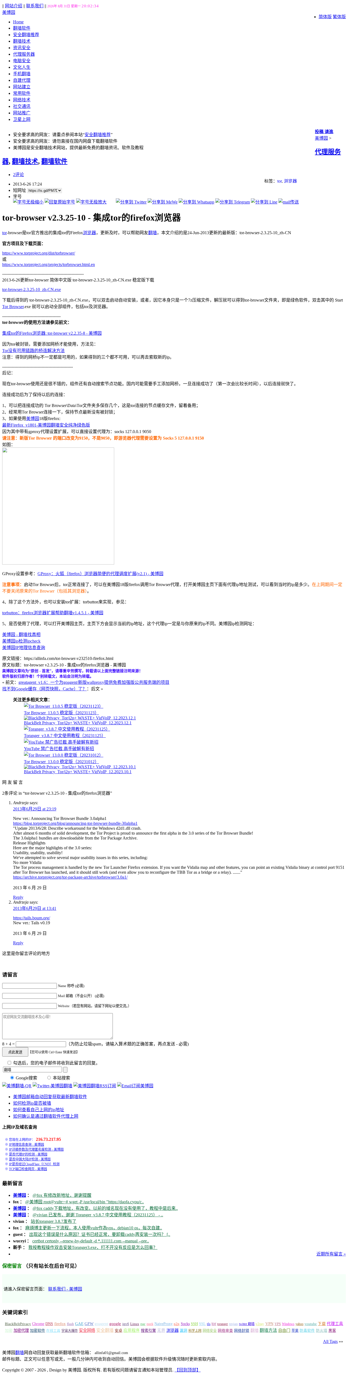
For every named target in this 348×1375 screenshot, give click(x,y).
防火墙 (321, 1331)
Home (18, 22)
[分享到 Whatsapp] (196, 202)
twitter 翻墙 (246, 1324)
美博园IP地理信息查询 (23, 647)
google (115, 1323)
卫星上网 (21, 119)
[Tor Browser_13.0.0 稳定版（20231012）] (63, 755)
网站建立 (21, 86)
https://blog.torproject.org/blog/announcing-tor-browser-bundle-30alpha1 (75, 823)
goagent (101, 1323)
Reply (18, 897)
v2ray (260, 1324)
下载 (321, 1324)
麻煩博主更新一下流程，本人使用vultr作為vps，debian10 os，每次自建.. (93, 1228)
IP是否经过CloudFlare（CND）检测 (34, 1164)
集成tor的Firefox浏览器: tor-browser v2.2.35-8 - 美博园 (52, 333)
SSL (202, 1324)
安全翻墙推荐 (26, 34)
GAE (79, 1323)
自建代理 (21, 80)
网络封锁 (241, 1331)
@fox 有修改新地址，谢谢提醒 (62, 1195)
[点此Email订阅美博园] (135, 1085)
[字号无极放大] (91, 202)
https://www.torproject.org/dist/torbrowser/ (38, 253)
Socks (185, 1323)
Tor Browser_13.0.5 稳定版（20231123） (61, 712)
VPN (269, 1323)
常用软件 (21, 93)
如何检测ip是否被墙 (32, 1103)
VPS (278, 1324)
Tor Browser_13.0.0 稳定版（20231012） (61, 761)
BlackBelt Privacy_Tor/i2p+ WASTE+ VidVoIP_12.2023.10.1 (78, 771)
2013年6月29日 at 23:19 (34, 809)
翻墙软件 (21, 28)
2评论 (18, 174)
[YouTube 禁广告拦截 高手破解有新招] (61, 742)
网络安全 (210, 1331)
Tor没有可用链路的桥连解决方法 (33, 350)
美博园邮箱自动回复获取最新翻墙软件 (50, 1096)
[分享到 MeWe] (163, 202)
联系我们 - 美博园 (65, 1289)
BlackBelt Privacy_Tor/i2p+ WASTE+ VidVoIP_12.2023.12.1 (78, 723)
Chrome (38, 1323)
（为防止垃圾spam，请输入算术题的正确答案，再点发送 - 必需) (127, 1044)
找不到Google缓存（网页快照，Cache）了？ (44, 689)
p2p (176, 1324)
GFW (89, 1323)
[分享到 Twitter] (131, 202)
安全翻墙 (105, 1330)
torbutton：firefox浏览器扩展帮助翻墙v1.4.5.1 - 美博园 (52, 612)
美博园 (8, 12)
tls (208, 1324)
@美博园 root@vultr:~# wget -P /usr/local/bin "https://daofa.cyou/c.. (84, 1201)
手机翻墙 (21, 73)
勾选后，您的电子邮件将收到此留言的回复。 (56, 1063)
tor (279, 181)
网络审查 (225, 1331)
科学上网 (194, 1331)
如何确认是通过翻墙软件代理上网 (45, 1116)
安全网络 (87, 1330)
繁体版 (339, 16)
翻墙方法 (268, 1330)
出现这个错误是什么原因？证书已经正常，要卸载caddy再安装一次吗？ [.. (99, 1234)
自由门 (284, 1330)
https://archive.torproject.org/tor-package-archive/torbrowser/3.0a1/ (70, 877)
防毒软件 (307, 1331)
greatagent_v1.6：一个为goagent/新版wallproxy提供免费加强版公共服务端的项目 (93, 682)
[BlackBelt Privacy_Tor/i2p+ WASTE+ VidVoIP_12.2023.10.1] (80, 767)
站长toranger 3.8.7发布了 (53, 1221)
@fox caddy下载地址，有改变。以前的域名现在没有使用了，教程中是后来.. (105, 1208)
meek (150, 1324)
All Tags (330, 1341)
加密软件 (37, 1330)
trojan (233, 1324)
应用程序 (131, 1330)
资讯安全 (21, 47)
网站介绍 (13, 6)
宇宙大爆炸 (69, 1331)
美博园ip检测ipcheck (21, 641)
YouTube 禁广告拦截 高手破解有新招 (59, 748)
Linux (134, 1324)
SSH (194, 1324)
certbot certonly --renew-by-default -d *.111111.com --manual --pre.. (90, 1241)
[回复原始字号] (60, 202)
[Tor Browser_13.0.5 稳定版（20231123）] (63, 706)
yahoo (299, 1324)
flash (70, 1324)
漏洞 (183, 1331)
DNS (49, 1324)
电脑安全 (21, 60)
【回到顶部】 (188, 1370)
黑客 (332, 1331)
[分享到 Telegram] (232, 202)
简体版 (325, 16)
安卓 (118, 1331)
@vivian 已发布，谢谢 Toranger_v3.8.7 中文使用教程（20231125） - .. (98, 1215)
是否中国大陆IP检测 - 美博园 (30, 1159)
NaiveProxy (163, 1324)
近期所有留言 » (331, 1254)
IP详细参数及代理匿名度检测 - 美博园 (36, 1149)
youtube (310, 1324)
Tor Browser (13, 306)
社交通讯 (21, 106)
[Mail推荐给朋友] (288, 202)
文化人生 (21, 67)
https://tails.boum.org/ (31, 918)
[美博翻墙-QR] (17, 1085)
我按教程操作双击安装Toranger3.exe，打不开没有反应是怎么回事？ (92, 1247)
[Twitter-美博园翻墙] (52, 1085)
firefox (60, 1323)
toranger (222, 1324)
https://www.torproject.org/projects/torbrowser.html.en (48, 264)
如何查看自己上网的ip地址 (38, 1109)
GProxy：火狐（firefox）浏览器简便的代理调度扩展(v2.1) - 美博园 (100, 573)
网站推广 (21, 113)
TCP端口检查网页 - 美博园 (28, 1169)
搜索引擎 (148, 1331)
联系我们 (35, 6)
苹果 (295, 1331)
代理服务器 (24, 54)
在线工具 (53, 1331)
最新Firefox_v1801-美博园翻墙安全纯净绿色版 (46, 425)
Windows (288, 1324)
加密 (9, 1330)
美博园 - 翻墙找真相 (21, 634)
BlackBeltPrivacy (18, 1324)
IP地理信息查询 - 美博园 (26, 1145)
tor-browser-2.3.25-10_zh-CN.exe (31, 289)
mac (142, 1324)
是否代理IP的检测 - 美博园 (28, 1154)
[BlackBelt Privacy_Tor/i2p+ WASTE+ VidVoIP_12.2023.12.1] (80, 718)
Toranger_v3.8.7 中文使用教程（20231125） (65, 735)
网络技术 (21, 100)
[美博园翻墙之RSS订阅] (94, 1085)
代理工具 (335, 1323)
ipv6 (125, 1324)
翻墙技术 (21, 41)
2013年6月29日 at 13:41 (34, 908)
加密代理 (21, 1330)
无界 (161, 1330)
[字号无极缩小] (28, 202)
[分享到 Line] (264, 202)
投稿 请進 (324, 131)
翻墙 (152, 232)
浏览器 (290, 181)
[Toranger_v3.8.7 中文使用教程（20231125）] (67, 729)
